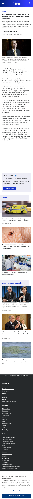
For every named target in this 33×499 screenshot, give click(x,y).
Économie (5, 411)
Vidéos (4, 393)
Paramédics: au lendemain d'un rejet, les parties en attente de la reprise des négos (15, 219)
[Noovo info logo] (16, 3)
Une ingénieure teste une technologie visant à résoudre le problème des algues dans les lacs (16, 361)
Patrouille (4, 419)
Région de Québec (7, 464)
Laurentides (5, 458)
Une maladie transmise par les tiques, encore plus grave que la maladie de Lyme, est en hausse (16, 246)
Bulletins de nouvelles (8, 389)
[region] (16, 485)
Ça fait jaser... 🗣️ (10, 175)
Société (4, 425)
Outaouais (5, 462)
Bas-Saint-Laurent (7, 439)
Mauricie (4, 452)
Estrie (3, 445)
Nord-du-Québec (7, 454)
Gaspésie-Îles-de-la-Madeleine (11, 466)
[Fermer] (31, 474)
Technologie (5, 430)
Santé (4, 11)
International (5, 415)
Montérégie (5, 460)
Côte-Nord (5, 456)
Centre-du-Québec (7, 441)
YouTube (4, 397)
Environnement (6, 413)
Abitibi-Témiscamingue (8, 437)
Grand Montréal (6, 447)
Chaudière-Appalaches (8, 443)
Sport (3, 427)
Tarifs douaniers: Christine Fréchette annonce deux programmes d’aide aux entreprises (14, 306)
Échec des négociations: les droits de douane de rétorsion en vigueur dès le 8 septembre (15, 334)
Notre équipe (6, 387)
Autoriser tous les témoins (16, 495)
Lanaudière (5, 449)
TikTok (4, 399)
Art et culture (6, 409)
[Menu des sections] (3, 3)
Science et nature (7, 423)
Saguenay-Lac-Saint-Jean (9, 468)
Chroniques (5, 391)
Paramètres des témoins (9, 401)
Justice (4, 417)
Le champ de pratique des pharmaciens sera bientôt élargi (15, 273)
